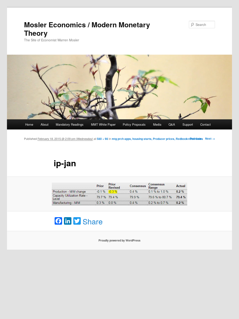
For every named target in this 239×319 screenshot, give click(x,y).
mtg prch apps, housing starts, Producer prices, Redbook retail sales (157, 139)
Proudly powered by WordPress (119, 240)
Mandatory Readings (70, 124)
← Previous (194, 138)
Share (93, 221)
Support (188, 124)
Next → (210, 138)
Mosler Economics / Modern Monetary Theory (87, 28)
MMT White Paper (103, 124)
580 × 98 (102, 139)
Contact (205, 124)
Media (157, 124)
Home (29, 124)
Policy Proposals (134, 124)
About (45, 124)
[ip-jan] (119, 194)
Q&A (172, 124)
